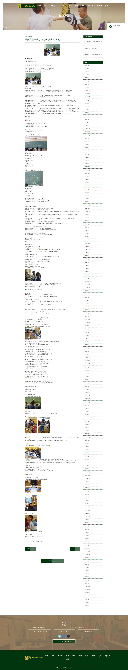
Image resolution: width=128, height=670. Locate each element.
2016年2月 (87, 465)
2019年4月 (87, 344)
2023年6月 (87, 185)
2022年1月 (87, 240)
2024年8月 (87, 141)
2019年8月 (87, 332)
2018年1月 (87, 392)
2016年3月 (87, 462)
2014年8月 (87, 522)
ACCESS (82, 6)
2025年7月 (87, 106)
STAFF (76, 6)
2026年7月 (87, 68)
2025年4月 (87, 116)
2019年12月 (87, 319)
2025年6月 (87, 109)
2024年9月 (87, 138)
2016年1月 (87, 468)
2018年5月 (87, 379)
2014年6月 (87, 529)
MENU (70, 6)
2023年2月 (87, 198)
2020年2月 (87, 313)
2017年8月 (87, 408)
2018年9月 (87, 367)
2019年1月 (87, 354)
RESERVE (99, 6)
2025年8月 (87, 103)
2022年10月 (87, 211)
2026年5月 (87, 74)
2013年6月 (87, 567)
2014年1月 (87, 545)
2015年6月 (87, 491)
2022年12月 (87, 205)
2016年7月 (87, 449)
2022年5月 (87, 227)
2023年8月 (87, 179)
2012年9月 (87, 596)
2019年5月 (87, 341)
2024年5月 (87, 151)
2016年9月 (87, 443)
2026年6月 (87, 71)
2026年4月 (87, 77)
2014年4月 (87, 535)
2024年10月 (87, 135)
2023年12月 (87, 166)
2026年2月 (87, 84)
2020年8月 (87, 294)
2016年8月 (87, 446)
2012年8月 (87, 599)
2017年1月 (87, 430)
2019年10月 (87, 325)
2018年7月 (87, 373)
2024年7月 (87, 144)
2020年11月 (87, 284)
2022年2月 (87, 236)
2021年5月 (87, 265)
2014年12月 (87, 510)
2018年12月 (87, 357)
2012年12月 (87, 586)
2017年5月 (87, 418)
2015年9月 (87, 481)
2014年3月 (87, 538)
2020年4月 (87, 306)
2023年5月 (87, 189)
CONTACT (107, 6)
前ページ (31, 548)
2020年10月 (87, 287)
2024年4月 (87, 154)
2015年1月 (87, 507)
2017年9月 (87, 405)
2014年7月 (87, 526)
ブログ (11, 27)
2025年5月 (87, 112)
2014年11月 (87, 513)
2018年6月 (87, 376)
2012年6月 (87, 605)
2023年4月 (87, 192)
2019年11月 (87, 322)
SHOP (88, 6)
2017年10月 (87, 402)
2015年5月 (87, 494)
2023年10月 (87, 173)
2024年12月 (87, 128)
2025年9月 (87, 100)
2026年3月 (87, 81)
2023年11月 (87, 170)
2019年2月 (87, 351)
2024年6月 (87, 147)
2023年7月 (87, 182)
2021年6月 (87, 262)
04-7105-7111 (64, 631)
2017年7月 (87, 411)
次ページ (74, 548)
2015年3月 (87, 500)
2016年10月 (87, 440)
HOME (39, 6)
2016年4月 (87, 459)
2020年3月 (87, 309)
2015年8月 (87, 484)
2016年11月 (87, 437)
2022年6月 (87, 224)
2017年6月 (87, 414)
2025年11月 (87, 93)
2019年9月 (87, 329)
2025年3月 (87, 119)
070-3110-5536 (88, 631)
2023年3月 (87, 195)
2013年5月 (87, 570)
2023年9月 (87, 176)
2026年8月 (87, 65)
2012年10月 (87, 592)
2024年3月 (87, 157)
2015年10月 (87, 478)
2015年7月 (87, 487)
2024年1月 (87, 163)
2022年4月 (87, 230)
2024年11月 (87, 131)
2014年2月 (87, 541)
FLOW (62, 6)
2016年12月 (87, 433)
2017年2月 (87, 427)
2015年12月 (87, 472)
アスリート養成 (30, 541)
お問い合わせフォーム (40, 631)
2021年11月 (87, 246)
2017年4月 (87, 421)
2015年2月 (87, 503)
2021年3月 (87, 271)
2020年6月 (87, 300)
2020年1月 (87, 316)
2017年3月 (87, 424)
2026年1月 (87, 87)
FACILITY (53, 6)
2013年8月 (87, 561)
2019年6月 (87, 338)
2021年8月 (87, 255)
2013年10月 (87, 554)
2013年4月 (87, 573)
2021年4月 (87, 268)
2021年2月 (87, 274)
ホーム (6, 27)
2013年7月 (87, 564)
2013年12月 (87, 548)
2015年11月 (87, 475)
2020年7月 (87, 297)
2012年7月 (87, 602)
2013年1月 (87, 583)
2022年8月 (87, 217)
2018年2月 (87, 389)
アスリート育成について (64, 641)
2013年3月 (87, 576)
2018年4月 (87, 383)
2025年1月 (87, 125)
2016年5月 (87, 456)
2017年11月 (87, 398)
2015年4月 (87, 497)
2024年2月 (87, 160)
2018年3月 (87, 386)
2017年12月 (87, 395)
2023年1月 (87, 201)
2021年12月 (87, 243)
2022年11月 (87, 208)
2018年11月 (87, 360)
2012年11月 (87, 589)
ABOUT (46, 6)
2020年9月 (87, 290)
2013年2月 (87, 580)
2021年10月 (87, 249)
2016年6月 (87, 452)
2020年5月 (87, 303)
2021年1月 (87, 278)
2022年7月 (87, 220)
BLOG (93, 6)
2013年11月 (87, 551)
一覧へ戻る (53, 561)
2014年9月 (87, 519)
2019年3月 (87, 348)
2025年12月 (87, 90)
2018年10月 (87, 363)
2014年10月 (87, 516)
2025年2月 (87, 122)
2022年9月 (87, 214)
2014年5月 (87, 532)
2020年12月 (87, 281)
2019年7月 (87, 335)
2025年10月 (87, 96)
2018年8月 (87, 370)
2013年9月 (87, 557)
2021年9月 (87, 252)
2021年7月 (87, 259)
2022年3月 (87, 233)
